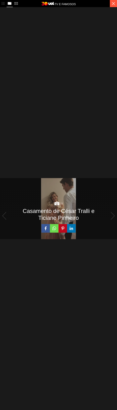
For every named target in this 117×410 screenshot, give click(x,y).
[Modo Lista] (3, 3)
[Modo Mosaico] (16, 3)
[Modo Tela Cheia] (10, 3)
